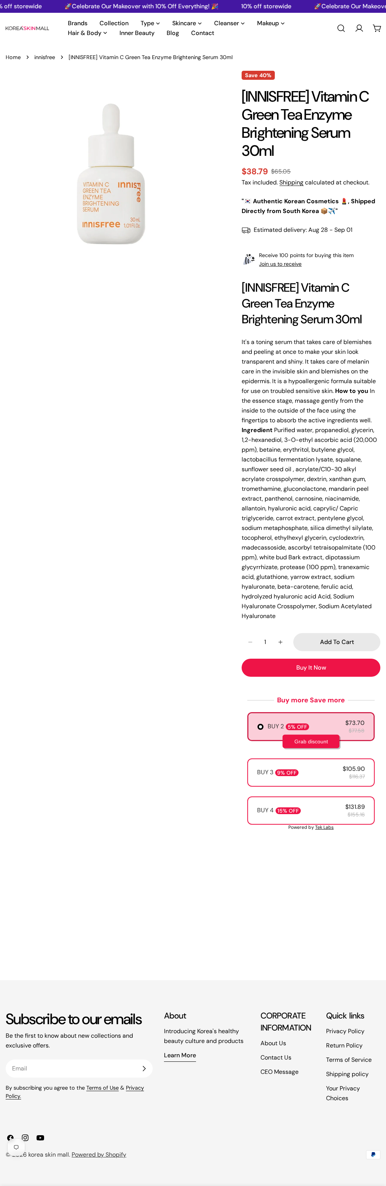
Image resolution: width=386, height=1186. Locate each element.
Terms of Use (102, 1087)
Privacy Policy (345, 1031)
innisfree (44, 57)
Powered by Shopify (99, 1155)
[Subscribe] (144, 1068)
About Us (273, 1043)
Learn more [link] (180, 1055)
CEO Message (279, 1072)
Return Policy (344, 1045)
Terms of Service (349, 1060)
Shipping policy (347, 1074)
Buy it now (311, 667)
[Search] (341, 28)
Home (13, 57)
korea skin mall (48, 1155)
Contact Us (275, 1057)
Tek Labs (324, 827)
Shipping (291, 182)
